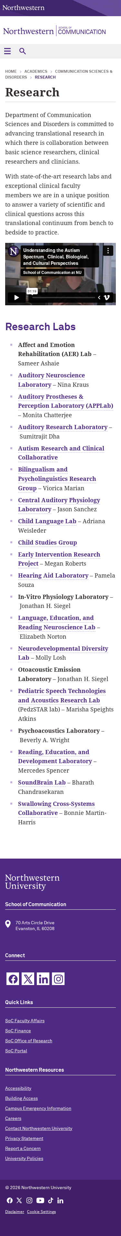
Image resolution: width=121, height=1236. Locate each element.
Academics (36, 72)
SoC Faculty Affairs (25, 1021)
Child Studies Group (47, 542)
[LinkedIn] (60, 1200)
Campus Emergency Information (38, 1108)
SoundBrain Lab (42, 782)
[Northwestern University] (60, 882)
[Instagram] (29, 1200)
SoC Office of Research (28, 1041)
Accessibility (18, 1088)
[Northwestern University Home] (24, 7)
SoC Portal (16, 1051)
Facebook (12, 978)
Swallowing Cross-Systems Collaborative (56, 808)
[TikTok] (50, 1200)
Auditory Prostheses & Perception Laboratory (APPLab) (65, 401)
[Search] (22, 51)
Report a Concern (23, 1148)
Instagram (58, 978)
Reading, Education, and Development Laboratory (55, 756)
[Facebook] (10, 1200)
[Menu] (7, 51)
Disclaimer (14, 1212)
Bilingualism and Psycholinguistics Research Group (57, 478)
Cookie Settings (41, 1212)
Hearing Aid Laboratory (53, 575)
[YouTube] (40, 1200)
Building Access (21, 1098)
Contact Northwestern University (38, 1128)
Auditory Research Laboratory (62, 427)
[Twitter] (19, 1200)
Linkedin (43, 978)
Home (11, 72)
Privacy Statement (24, 1138)
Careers (13, 1118)
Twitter (28, 978)
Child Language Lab (47, 521)
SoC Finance (18, 1031)
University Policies (24, 1158)
